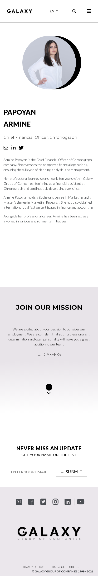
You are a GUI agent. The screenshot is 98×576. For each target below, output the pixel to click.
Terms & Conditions (64, 567)
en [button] (52, 11)
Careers (49, 354)
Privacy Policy (33, 567)
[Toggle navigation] (89, 11)
